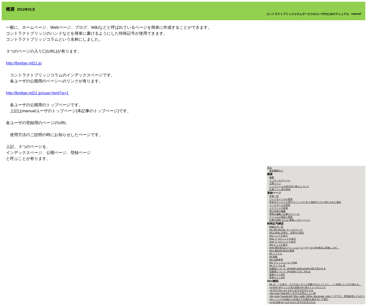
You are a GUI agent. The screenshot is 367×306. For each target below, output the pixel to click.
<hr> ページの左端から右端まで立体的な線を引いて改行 (298, 299)
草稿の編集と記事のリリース (284, 214)
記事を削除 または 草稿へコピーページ (289, 220)
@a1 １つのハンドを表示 (282, 238)
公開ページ (275, 183)
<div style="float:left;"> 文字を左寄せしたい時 (292, 293)
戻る (269, 167)
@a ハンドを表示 (278, 235)
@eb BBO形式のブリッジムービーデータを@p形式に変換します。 (304, 247)
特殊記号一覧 (276, 227)
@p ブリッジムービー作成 (283, 262)
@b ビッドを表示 (278, 244)
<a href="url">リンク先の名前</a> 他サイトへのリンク (297, 287)
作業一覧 (274, 196)
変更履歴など (276, 170)
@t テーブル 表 (277, 265)
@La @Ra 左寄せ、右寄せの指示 (286, 232)
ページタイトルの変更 (281, 199)
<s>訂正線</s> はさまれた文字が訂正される (292, 302)
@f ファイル (275, 253)
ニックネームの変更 (279, 205)
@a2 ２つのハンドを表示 (282, 241)
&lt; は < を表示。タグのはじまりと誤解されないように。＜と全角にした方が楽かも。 (315, 284)
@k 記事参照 (276, 259)
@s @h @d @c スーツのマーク (286, 229)
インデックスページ (279, 180)
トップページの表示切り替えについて (289, 186)
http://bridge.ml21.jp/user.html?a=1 (37, 93)
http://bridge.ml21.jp (24, 63)
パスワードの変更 (278, 208)
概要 (271, 177)
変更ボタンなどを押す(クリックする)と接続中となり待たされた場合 (305, 202)
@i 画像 (273, 256)
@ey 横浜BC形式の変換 (281, 250)
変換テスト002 (277, 277)
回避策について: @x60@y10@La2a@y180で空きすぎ (297, 268)
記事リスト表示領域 (279, 189)
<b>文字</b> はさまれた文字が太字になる (291, 290)
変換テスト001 (277, 274)
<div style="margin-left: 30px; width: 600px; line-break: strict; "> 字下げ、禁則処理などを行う (317, 296)
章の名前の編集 (277, 211)
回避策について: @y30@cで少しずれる (290, 271)
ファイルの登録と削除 (281, 217)
